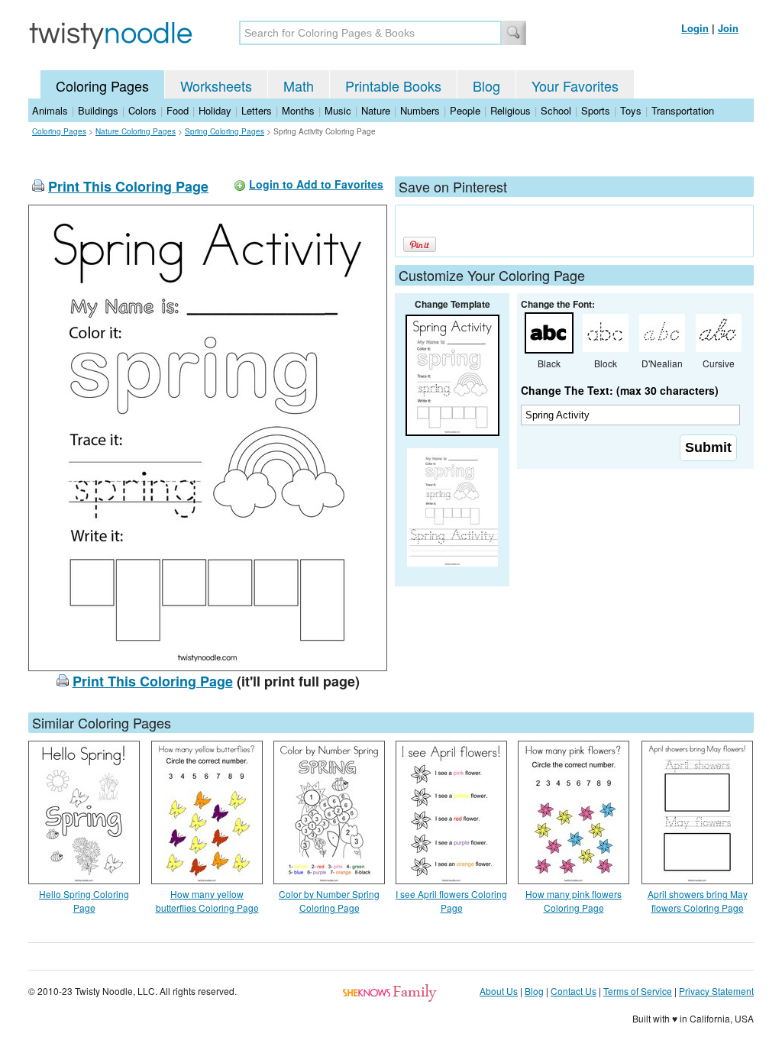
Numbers (420, 110)
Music (338, 110)
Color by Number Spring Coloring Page (329, 900)
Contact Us (573, 990)
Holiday (215, 110)
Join (728, 28)
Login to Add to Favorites (316, 184)
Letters (256, 110)
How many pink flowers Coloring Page (573, 900)
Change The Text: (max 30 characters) (620, 390)
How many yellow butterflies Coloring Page (207, 900)
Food (177, 110)
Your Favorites (575, 85)
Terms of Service (637, 990)
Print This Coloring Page (128, 186)
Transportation (682, 110)
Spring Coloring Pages (224, 131)
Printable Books (393, 85)
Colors (142, 110)
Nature (375, 110)
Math (298, 85)
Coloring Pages (102, 85)
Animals (50, 110)
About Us (499, 990)
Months (298, 110)
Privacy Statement (716, 990)
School (556, 110)
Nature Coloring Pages (135, 131)
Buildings (98, 110)
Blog (486, 85)
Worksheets (216, 85)
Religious (510, 110)
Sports (595, 110)
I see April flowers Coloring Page (451, 900)
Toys (630, 110)
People (465, 110)
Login (695, 28)
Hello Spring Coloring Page (84, 900)
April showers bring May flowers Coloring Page (698, 900)
